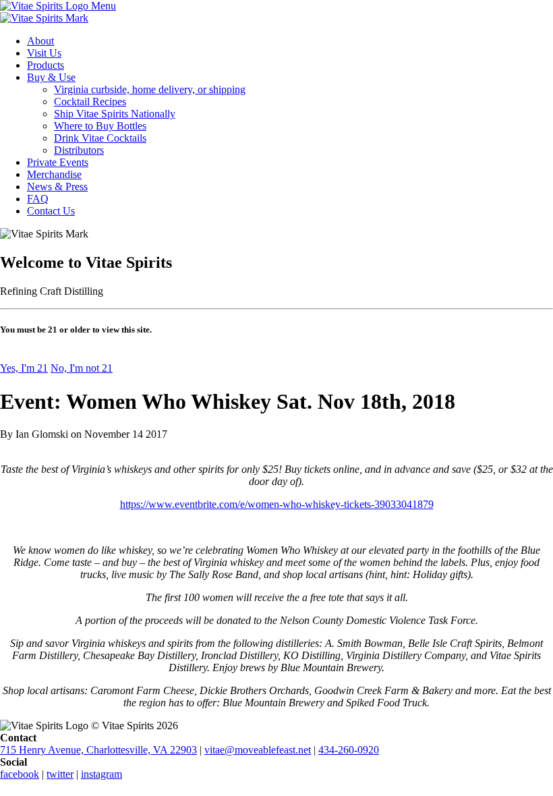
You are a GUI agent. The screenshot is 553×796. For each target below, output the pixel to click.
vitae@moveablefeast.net (257, 750)
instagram (101, 774)
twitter (60, 774)
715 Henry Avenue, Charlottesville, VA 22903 (98, 750)
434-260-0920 (348, 750)
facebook (19, 774)
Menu (103, 5)
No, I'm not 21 (82, 368)
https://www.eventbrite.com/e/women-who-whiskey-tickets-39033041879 (277, 504)
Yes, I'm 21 (24, 368)
